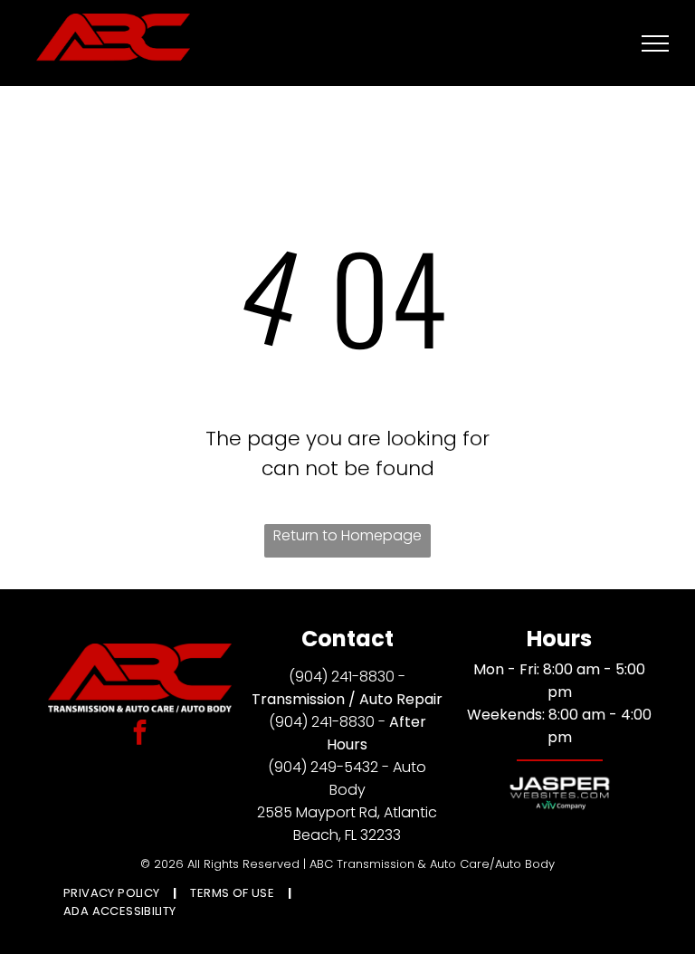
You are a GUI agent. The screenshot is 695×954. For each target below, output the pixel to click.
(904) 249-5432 (323, 767)
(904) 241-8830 (342, 676)
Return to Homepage (347, 535)
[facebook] (140, 734)
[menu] (655, 43)
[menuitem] (113, 893)
